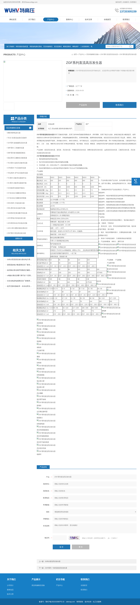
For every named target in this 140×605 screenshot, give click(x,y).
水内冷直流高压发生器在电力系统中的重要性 (20, 259)
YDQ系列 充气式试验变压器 (17, 173)
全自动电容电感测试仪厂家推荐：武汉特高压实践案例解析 (20, 281)
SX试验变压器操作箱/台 (16, 188)
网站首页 (12, 19)
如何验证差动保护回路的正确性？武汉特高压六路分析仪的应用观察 (20, 270)
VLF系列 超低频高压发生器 (17, 143)
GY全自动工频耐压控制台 (16, 193)
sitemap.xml (70, 602)
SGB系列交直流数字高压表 (17, 213)
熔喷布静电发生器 (13, 133)
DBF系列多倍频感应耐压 (16, 153)
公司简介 (10, 585)
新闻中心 (69, 19)
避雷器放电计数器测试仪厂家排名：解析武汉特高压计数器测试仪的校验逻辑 (20, 265)
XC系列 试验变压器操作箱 (16, 183)
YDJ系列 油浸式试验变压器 (17, 163)
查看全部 (18, 238)
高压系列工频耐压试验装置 (17, 158)
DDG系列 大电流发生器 (16, 203)
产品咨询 (83, 105)
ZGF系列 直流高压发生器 (109, 54)
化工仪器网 (97, 602)
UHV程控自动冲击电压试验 (17, 223)
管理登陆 (79, 602)
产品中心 (50, 19)
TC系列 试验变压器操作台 (16, 178)
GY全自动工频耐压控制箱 (16, 198)
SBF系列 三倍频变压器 (15, 148)
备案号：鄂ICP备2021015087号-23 (51, 602)
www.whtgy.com (31, 2)
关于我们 (31, 19)
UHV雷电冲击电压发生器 (16, 218)
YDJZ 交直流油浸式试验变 (17, 138)
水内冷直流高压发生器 (52, 561)
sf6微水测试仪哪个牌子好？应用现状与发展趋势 (20, 275)
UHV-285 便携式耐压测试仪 (17, 228)
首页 (75, 54)
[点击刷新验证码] (74, 538)
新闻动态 (10, 590)
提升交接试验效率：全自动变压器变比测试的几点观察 (20, 286)
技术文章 (88, 19)
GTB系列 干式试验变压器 (16, 168)
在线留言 (126, 2)
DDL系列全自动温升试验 (16, 208)
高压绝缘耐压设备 (92, 54)
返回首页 (119, 2)
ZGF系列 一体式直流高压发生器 (56, 568)
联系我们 (133, 2)
